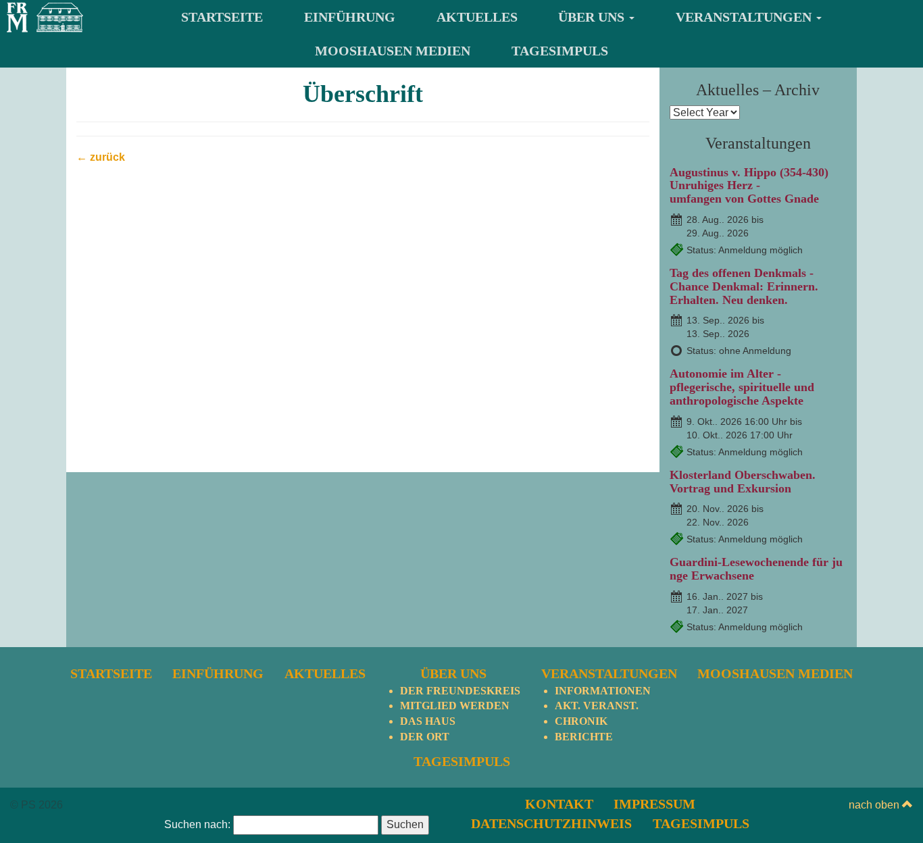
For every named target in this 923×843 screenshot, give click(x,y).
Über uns (593, 16)
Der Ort (424, 736)
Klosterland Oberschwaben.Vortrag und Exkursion (743, 481)
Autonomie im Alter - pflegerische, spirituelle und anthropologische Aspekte (742, 387)
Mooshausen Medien (392, 50)
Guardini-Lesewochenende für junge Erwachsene (756, 568)
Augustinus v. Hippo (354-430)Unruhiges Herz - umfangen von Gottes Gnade (749, 185)
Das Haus (427, 721)
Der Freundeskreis (460, 690)
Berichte (584, 736)
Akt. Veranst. (597, 705)
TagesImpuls (560, 50)
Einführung (349, 16)
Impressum (654, 803)
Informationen (603, 690)
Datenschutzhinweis (551, 823)
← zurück (100, 157)
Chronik (581, 721)
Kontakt (559, 803)
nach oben (875, 805)
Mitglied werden (454, 705)
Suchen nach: (197, 824)
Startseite (222, 16)
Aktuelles (477, 16)
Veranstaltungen (745, 16)
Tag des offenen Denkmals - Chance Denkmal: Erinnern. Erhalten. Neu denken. (744, 286)
